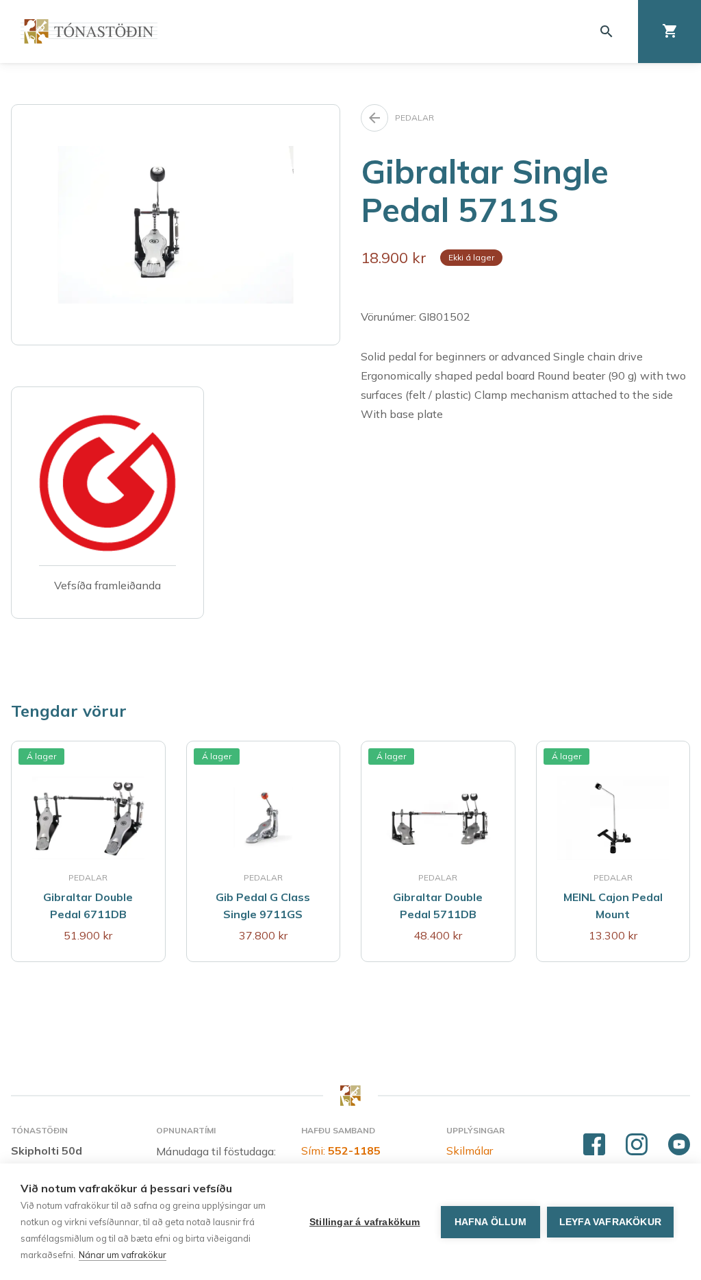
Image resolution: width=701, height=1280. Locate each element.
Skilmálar (469, 1150)
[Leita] (606, 31)
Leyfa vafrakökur (610, 1222)
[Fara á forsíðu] (89, 31)
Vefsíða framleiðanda (107, 585)
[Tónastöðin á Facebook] (594, 1145)
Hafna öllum (490, 1222)
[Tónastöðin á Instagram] (637, 1145)
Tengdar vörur (69, 710)
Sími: (341, 1150)
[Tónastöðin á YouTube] (679, 1145)
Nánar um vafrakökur (122, 1254)
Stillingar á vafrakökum (364, 1222)
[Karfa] (669, 31)
